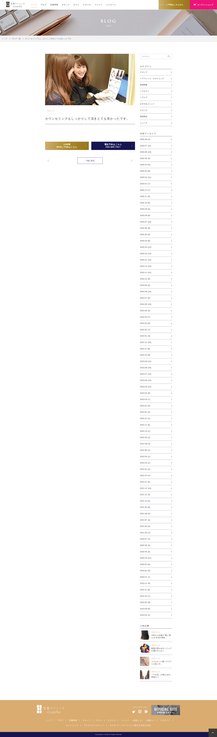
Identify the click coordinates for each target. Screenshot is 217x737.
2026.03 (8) (145, 171)
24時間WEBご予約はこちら (67, 145)
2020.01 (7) (145, 577)
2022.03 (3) (145, 469)
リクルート (111, 5)
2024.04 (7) (145, 317)
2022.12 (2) (145, 418)
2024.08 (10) (145, 292)
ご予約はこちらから (175, 5)
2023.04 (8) (145, 393)
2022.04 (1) (145, 463)
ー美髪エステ (137, 720)
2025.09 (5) (145, 209)
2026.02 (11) (145, 177)
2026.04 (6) (145, 165)
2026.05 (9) (145, 158)
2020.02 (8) (145, 571)
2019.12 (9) (145, 583)
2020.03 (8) (145, 564)
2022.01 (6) (145, 482)
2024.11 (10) (145, 272)
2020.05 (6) (145, 552)
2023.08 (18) (145, 368)
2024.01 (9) (145, 336)
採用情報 (143, 85)
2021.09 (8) (145, 507)
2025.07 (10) (145, 222)
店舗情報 (54, 5)
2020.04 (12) (145, 558)
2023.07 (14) (145, 374)
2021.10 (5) (145, 501)
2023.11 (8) (145, 349)
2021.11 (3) (145, 495)
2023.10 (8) (145, 355)
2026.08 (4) (145, 139)
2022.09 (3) (145, 437)
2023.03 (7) (145, 399)
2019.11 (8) (145, 590)
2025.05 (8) (145, 234)
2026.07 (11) (145, 146)
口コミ (76, 5)
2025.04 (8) (145, 241)
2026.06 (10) (145, 152)
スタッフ (66, 5)
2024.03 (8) (145, 323)
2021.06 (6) (145, 526)
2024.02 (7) (145, 330)
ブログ (44, 5)
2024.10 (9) (145, 279)
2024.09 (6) (145, 285)
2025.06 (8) (145, 228)
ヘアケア (143, 97)
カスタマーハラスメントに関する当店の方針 (130, 725)
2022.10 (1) (145, 431)
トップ (34, 5)
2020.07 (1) (145, 539)
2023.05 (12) (145, 387)
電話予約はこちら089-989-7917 (113, 145)
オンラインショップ (205, 5)
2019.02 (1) (145, 615)
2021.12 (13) (145, 488)
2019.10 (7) (145, 596)
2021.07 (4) (145, 520)
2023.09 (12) (145, 361)
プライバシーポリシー (94, 725)
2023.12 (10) (145, 342)
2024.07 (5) (145, 298)
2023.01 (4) (145, 412)
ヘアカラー (144, 91)
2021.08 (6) (145, 514)
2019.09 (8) (145, 602)
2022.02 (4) (145, 475)
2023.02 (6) (145, 406)
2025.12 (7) (145, 190)
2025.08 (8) (145, 215)
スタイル (87, 5)
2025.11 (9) (145, 196)
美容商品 (143, 116)
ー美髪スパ (150, 720)
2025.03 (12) (145, 247)
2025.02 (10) (145, 254)
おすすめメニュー (147, 104)
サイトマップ (72, 725)
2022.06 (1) (145, 450)
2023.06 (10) (145, 380)
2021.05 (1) (145, 533)
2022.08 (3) (145, 444)
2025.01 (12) (145, 260)
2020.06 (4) (145, 545)
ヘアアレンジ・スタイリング (152, 78)
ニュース (143, 123)
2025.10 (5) (145, 203)
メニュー (99, 5)
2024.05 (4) (145, 311)
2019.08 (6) (145, 609)
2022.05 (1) (145, 457)
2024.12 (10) (145, 266)
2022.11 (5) (145, 425)
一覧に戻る (90, 161)
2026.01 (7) (145, 184)
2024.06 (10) (145, 304)
